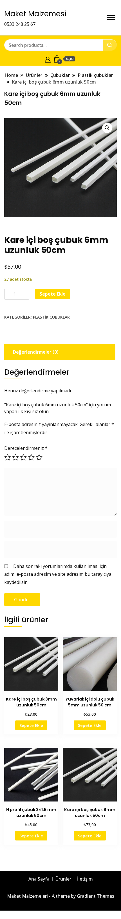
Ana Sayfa (39, 879)
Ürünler (63, 879)
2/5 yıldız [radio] (15, 457)
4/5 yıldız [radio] (31, 457)
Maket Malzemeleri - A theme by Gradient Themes (60, 896)
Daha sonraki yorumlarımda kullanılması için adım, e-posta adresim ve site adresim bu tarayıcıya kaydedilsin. (57, 574)
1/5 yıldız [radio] (7, 457)
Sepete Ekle (53, 294)
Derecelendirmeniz (26, 448)
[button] (107, 128)
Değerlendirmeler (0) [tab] (36, 352)
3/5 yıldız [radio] (23, 457)
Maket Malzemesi (35, 14)
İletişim (85, 879)
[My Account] (48, 59)
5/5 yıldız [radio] (39, 457)
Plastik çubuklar (51, 317)
